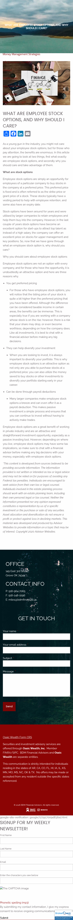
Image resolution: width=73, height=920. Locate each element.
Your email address (27, 644)
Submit (4, 917)
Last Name (6, 848)
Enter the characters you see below (19, 875)
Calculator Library (13, 86)
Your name (22, 631)
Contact (7, 70)
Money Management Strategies (21, 54)
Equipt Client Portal (42, 102)
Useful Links (10, 78)
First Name (6, 835)
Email (3, 862)
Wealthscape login (14, 102)
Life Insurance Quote (15, 62)
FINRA (7, 752)
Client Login (10, 94)
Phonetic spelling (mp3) (14, 902)
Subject (20, 658)
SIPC (15, 752)
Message (21, 671)
